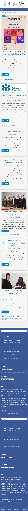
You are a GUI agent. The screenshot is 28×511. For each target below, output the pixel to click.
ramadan (24, 406)
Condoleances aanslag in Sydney (11, 358)
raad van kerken (19, 406)
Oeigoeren (23, 402)
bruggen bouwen (6, 316)
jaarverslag (22, 400)
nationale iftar (17, 402)
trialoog (21, 411)
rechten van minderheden (5, 497)
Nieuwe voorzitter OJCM (9, 354)
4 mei (2, 389)
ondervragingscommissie (5, 404)
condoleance (16, 391)
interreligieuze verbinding (15, 400)
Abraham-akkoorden (12, 389)
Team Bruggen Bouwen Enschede (14, 411)
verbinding (5, 319)
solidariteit (4, 411)
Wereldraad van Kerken (14, 413)
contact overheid (23, 391)
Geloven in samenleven (12, 125)
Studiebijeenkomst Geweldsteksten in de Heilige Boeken (14, 242)
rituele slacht (12, 497)
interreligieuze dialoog (8, 318)
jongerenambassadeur (5, 402)
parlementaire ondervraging (11, 406)
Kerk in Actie (18, 318)
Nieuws (15, 78)
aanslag (5, 389)
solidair (23, 497)
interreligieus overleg (5, 398)
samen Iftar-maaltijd (18, 497)
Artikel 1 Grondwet (19, 389)
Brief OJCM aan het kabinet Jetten (11, 351)
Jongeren (10, 78)
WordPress (15, 509)
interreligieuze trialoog (6, 400)
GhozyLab (25, 509)
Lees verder (5, 74)
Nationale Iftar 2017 (14, 131)
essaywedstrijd (3, 393)
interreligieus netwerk (17, 396)
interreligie (5, 395)
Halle (18, 393)
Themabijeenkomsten (7, 79)
